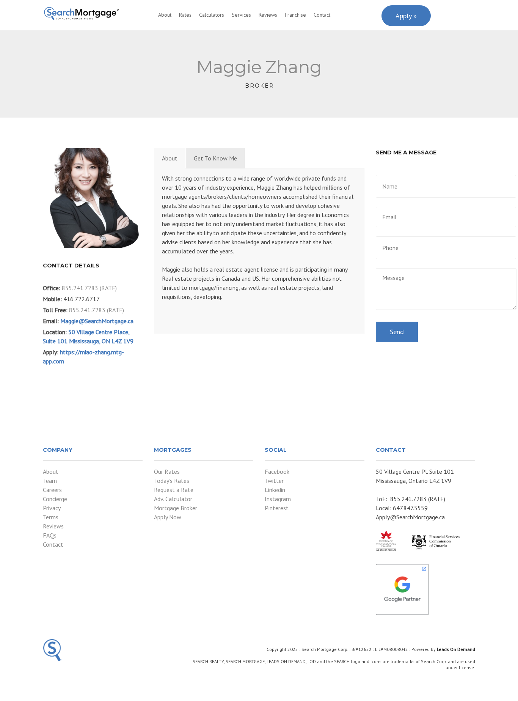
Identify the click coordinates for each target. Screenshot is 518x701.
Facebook (277, 471)
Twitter (274, 480)
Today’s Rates (171, 480)
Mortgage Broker (175, 508)
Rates (185, 14)
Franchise (295, 14)
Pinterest (277, 508)
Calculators (211, 14)
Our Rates (167, 471)
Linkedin (275, 490)
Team (50, 480)
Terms (50, 517)
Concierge (55, 499)
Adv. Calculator (173, 499)
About (164, 14)
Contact (322, 14)
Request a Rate (173, 490)
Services (241, 14)
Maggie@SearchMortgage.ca (96, 321)
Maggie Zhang (259, 67)
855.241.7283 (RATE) (89, 288)
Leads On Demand (456, 649)
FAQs (50, 535)
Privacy (52, 508)
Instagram (278, 499)
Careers (52, 490)
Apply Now (167, 517)
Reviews (268, 14)
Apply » (406, 15)
